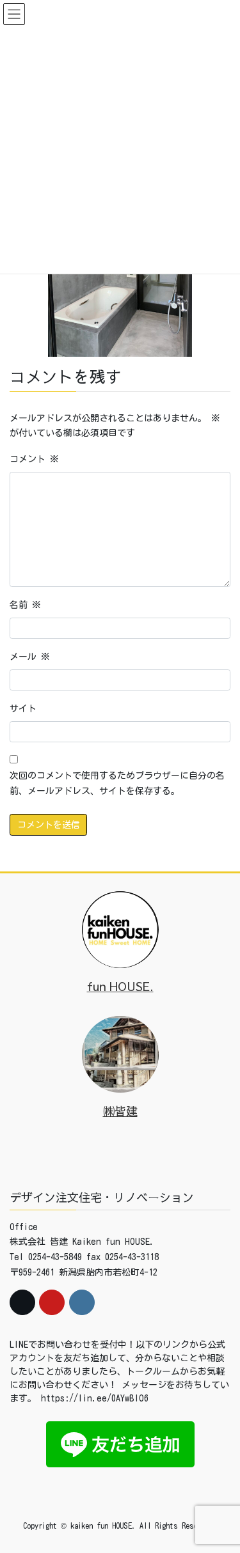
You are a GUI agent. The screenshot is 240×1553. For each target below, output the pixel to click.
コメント (34, 459)
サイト (23, 708)
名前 (25, 604)
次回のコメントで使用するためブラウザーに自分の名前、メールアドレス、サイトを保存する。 (117, 783)
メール (30, 656)
